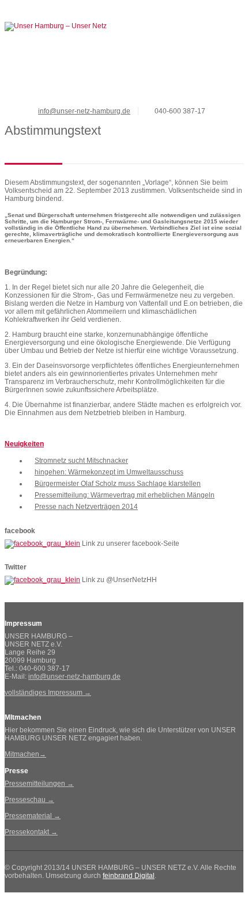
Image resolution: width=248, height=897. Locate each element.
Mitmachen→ (25, 754)
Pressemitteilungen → (39, 784)
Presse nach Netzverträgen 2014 (86, 507)
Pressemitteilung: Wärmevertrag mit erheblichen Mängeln (125, 495)
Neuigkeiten (24, 444)
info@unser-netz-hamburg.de (84, 111)
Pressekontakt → (31, 832)
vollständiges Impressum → (48, 693)
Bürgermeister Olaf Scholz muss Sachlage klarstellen (118, 484)
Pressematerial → (33, 816)
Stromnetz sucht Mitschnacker (81, 461)
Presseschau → (29, 800)
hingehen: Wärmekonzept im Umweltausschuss (109, 472)
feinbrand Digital (129, 876)
